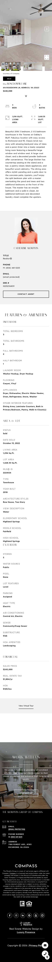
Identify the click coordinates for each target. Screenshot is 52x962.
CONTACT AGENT (26, 294)
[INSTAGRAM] (16, 915)
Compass (13, 873)
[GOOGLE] (29, 915)
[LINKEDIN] (22, 915)
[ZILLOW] (35, 915)
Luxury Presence (26, 932)
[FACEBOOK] (9, 915)
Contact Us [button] (26, 793)
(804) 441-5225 (13, 268)
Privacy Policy (37, 945)
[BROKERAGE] (42, 915)
